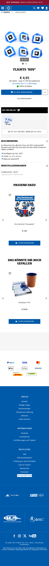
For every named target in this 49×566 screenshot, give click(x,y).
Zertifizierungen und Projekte (24, 440)
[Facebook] (14, 535)
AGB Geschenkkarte (24, 458)
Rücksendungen (24, 408)
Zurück (6, 12)
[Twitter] (25, 535)
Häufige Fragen (24, 405)
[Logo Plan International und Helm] (32, 496)
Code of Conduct (24, 465)
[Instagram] (19, 535)
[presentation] (3, 220)
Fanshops (24, 433)
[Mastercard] (38, 362)
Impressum (25, 472)
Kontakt (24, 401)
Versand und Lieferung (24, 412)
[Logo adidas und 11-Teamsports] (7, 496)
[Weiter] (46, 39)
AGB (24, 454)
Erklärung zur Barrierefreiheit (25, 461)
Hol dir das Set (9, 110)
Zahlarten (24, 416)
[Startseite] (8, 8)
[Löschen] (10, 195)
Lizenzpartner (24, 437)
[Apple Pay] (11, 368)
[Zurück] (3, 39)
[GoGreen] (31, 374)
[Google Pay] (24, 368)
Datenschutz (24, 468)
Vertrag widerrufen (24, 475)
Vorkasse (38, 368)
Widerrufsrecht (24, 419)
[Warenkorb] (38, 8)
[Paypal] (11, 362)
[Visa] (24, 362)
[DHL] (18, 374)
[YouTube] (32, 535)
